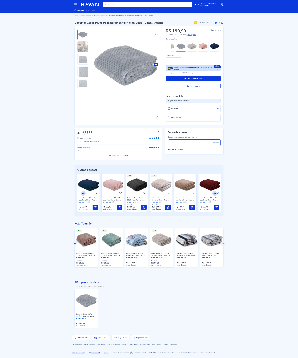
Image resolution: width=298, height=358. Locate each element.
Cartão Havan (133, 345)
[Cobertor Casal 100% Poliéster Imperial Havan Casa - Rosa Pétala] (203, 51)
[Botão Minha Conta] (197, 4)
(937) (160, 202)
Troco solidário (156, 345)
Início (76, 16)
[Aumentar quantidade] (179, 60)
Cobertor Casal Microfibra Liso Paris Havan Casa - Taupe (185, 200)
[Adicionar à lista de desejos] (156, 117)
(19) (84, 318)
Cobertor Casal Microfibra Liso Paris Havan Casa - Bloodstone (209, 200)
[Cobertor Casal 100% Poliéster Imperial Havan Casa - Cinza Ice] (192, 51)
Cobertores (104, 16)
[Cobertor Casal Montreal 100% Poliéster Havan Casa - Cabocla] (86, 239)
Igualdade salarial (144, 345)
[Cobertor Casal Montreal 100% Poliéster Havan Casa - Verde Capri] (111, 239)
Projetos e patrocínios (170, 345)
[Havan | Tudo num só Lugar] (90, 4)
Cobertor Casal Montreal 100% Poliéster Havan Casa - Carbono (136, 200)
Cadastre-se (204, 5)
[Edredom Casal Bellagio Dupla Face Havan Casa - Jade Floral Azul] (136, 239)
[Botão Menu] (75, 4)
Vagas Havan (101, 345)
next (223, 243)
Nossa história (77, 345)
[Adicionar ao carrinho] (95, 207)
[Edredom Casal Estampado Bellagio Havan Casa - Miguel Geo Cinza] (211, 239)
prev (75, 243)
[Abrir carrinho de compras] (221, 4)
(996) (135, 258)
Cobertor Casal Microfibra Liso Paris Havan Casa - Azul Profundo (88, 200)
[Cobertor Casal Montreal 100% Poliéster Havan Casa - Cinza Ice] (161, 239)
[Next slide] (156, 64)
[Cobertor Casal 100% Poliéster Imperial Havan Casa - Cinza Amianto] (86, 300)
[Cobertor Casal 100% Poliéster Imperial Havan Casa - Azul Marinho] (214, 51)
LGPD (106, 353)
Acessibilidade (95, 353)
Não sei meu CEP (175, 150)
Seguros (124, 345)
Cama (97, 16)
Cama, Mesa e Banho (86, 16)
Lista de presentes (89, 345)
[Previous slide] (168, 46)
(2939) (136, 202)
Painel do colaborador (113, 345)
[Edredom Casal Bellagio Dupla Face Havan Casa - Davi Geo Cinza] (186, 239)
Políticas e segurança (78, 353)
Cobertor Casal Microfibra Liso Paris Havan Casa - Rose (112, 200)
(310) (210, 258)
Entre (209, 3)
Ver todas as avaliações (118, 155)
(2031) (88, 202)
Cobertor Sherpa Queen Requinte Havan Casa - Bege (160, 200)
